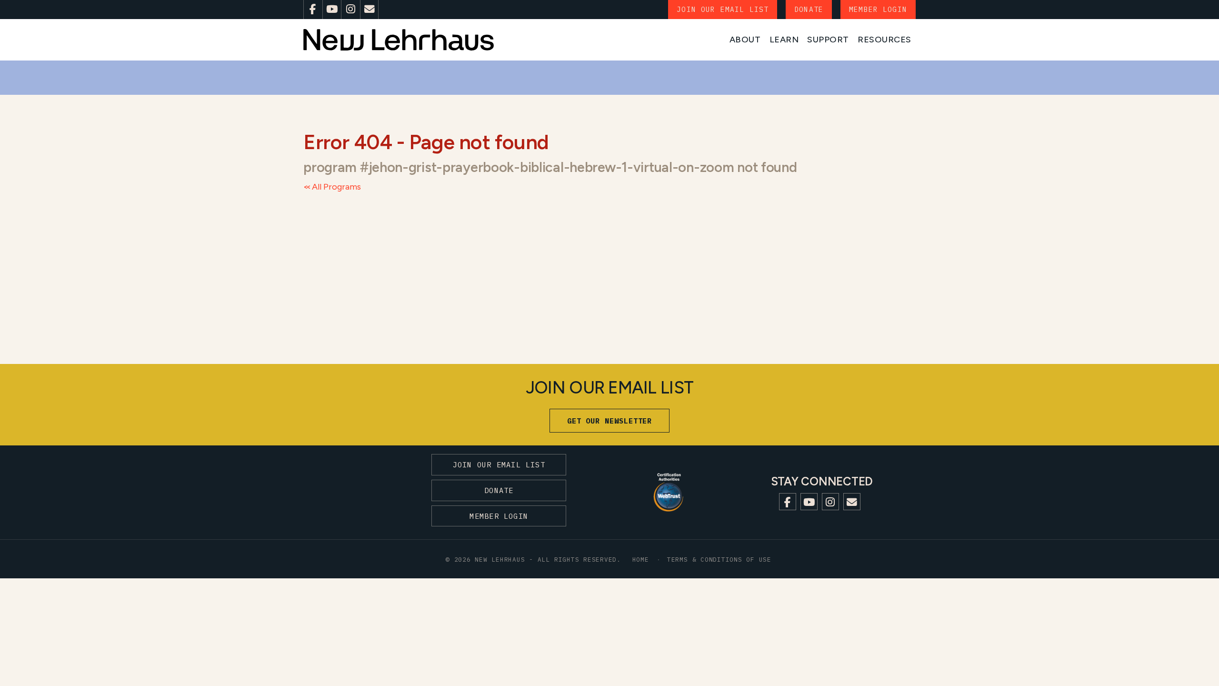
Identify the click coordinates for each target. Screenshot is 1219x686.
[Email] (369, 9)
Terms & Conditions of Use (719, 559)
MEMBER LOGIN (878, 9)
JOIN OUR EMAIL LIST (723, 9)
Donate (808, 9)
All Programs (336, 187)
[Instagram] (350, 9)
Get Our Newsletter (609, 420)
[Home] (398, 40)
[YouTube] (331, 9)
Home (640, 559)
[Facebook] (312, 9)
